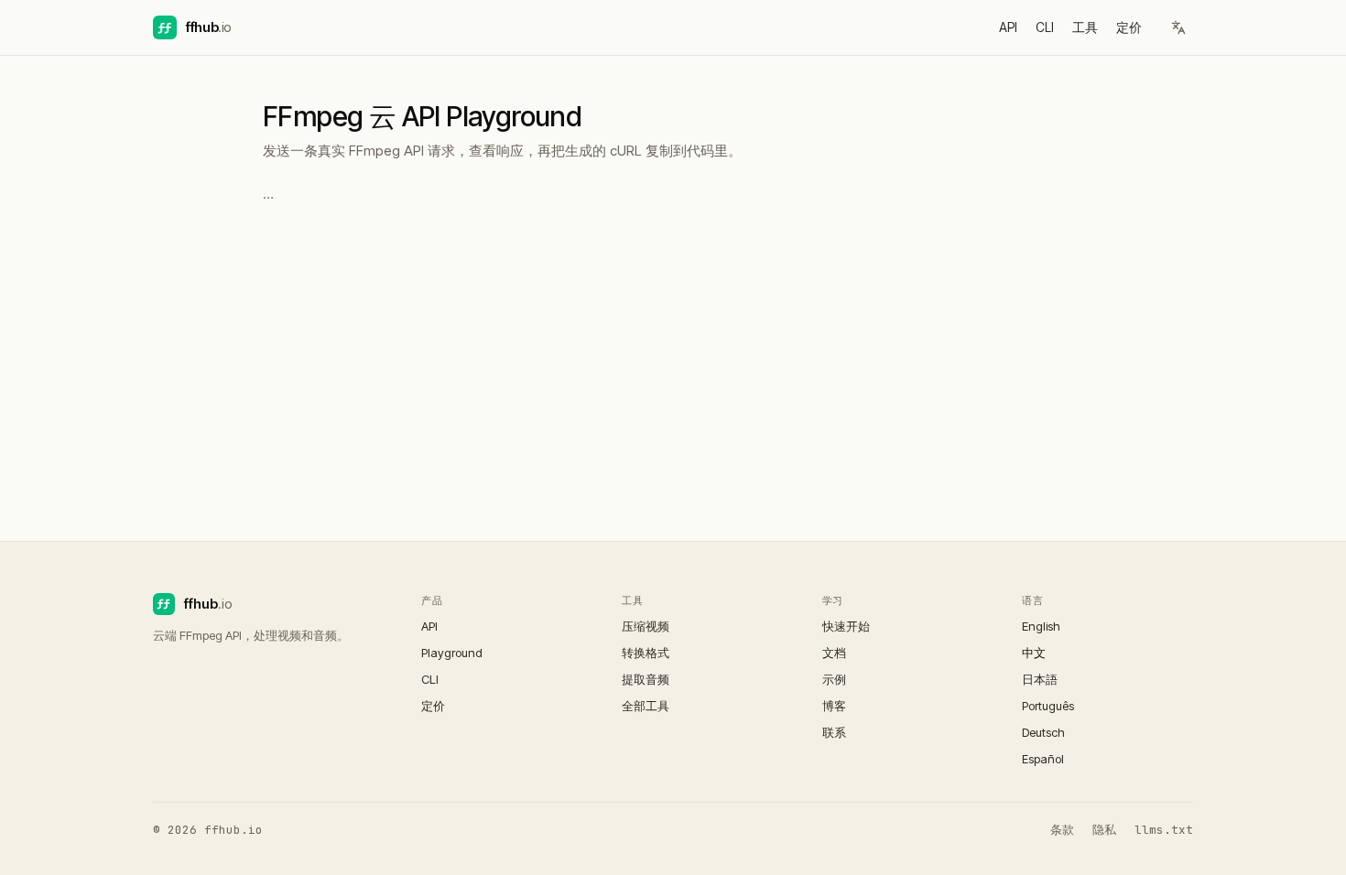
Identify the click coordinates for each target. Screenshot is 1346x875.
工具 (1085, 27)
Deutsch (1043, 732)
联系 (834, 732)
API (1008, 27)
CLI (1045, 27)
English (1041, 626)
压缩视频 (645, 626)
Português (1048, 705)
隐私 (1104, 829)
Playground (452, 652)
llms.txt (1163, 829)
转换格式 (645, 652)
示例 (834, 679)
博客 (834, 705)
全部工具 (645, 705)
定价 (1129, 27)
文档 (834, 652)
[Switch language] (1178, 27)
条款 (1062, 829)
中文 (1034, 652)
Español (1043, 758)
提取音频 (645, 679)
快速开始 (846, 626)
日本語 (1040, 679)
